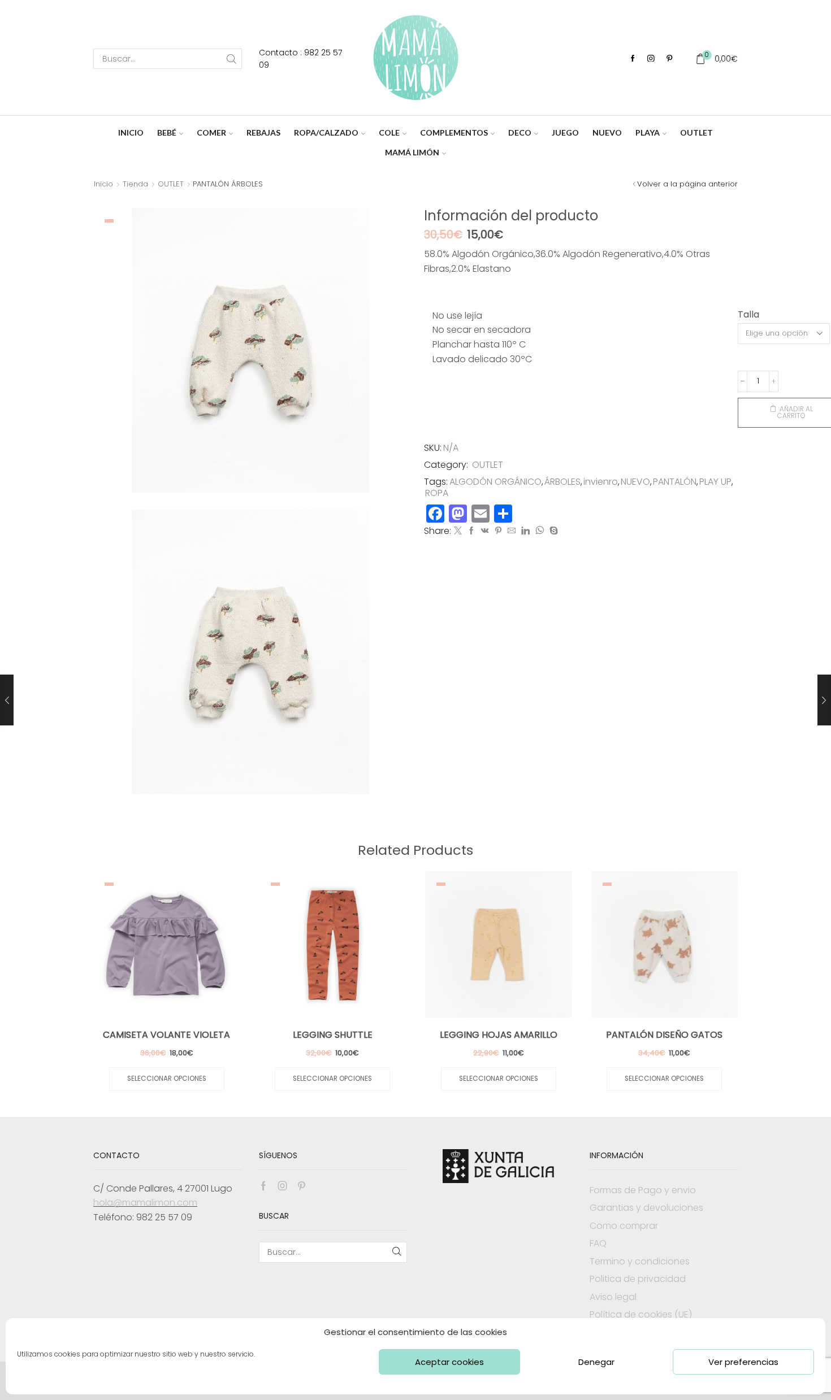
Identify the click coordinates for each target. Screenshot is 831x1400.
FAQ (598, 1243)
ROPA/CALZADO (326, 132)
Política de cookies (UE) (641, 1314)
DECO (519, 132)
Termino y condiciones (640, 1261)
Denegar (596, 1362)
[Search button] (231, 58)
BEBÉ (166, 132)
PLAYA (647, 132)
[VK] (485, 531)
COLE (389, 132)
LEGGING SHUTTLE (333, 1034)
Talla (748, 314)
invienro (600, 482)
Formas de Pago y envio (643, 1190)
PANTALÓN (674, 482)
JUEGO (565, 132)
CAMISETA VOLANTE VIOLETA (166, 1034)
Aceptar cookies (449, 1362)
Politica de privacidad (638, 1278)
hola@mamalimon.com (145, 1202)
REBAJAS (263, 132)
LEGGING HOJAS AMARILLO (498, 1034)
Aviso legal (613, 1296)
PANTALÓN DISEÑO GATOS (664, 1034)
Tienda (135, 184)
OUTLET (696, 132)
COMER (211, 132)
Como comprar (624, 1225)
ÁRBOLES (562, 482)
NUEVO (607, 132)
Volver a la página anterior (687, 184)
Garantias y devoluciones (646, 1207)
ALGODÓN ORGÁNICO (495, 482)
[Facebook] (633, 59)
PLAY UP (715, 482)
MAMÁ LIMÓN (412, 152)
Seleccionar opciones (166, 1078)
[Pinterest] (669, 59)
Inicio (103, 184)
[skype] (552, 531)
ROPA (436, 493)
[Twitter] (458, 531)
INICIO (131, 132)
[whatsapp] (540, 531)
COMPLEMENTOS (454, 132)
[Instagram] (651, 59)
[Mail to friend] (511, 531)
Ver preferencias (743, 1362)
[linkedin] (525, 531)
